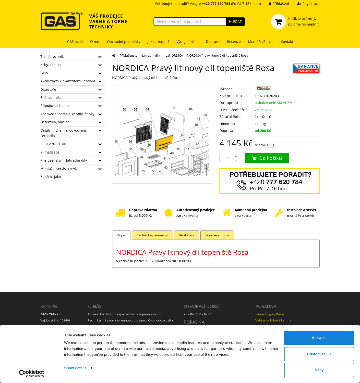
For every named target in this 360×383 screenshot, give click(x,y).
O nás (95, 41)
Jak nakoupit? (158, 41)
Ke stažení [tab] (186, 235)
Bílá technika (50, 97)
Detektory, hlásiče (54, 122)
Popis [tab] (121, 235)
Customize (316, 354)
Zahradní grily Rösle (269, 314)
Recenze (234, 41)
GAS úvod (75, 41)
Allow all (319, 338)
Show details (75, 368)
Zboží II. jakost (52, 176)
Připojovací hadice (55, 105)
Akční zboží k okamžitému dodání (67, 81)
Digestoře (48, 89)
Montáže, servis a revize (60, 168)
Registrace (311, 3)
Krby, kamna (50, 64)
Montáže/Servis (260, 41)
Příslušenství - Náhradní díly (63, 160)
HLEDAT (235, 21)
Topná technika (53, 56)
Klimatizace (49, 152)
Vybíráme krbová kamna (273, 320)
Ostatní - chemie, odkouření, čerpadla (63, 133)
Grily (44, 73)
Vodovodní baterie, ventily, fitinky (67, 114)
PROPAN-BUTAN (53, 143)
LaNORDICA (174, 55)
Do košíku (270, 158)
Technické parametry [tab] (152, 235)
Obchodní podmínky (123, 41)
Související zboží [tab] (217, 235)
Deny (319, 370)
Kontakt (287, 41)
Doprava (213, 41)
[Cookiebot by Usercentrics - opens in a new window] (31, 373)
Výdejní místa (188, 41)
